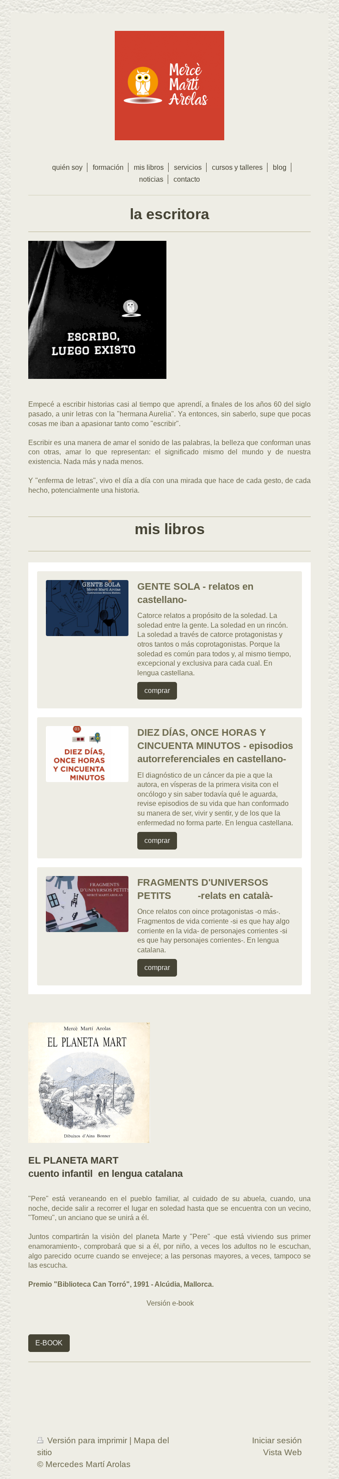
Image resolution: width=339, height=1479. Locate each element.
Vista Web (282, 1452)
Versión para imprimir (87, 1440)
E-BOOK (49, 1343)
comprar (157, 690)
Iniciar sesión (277, 1440)
